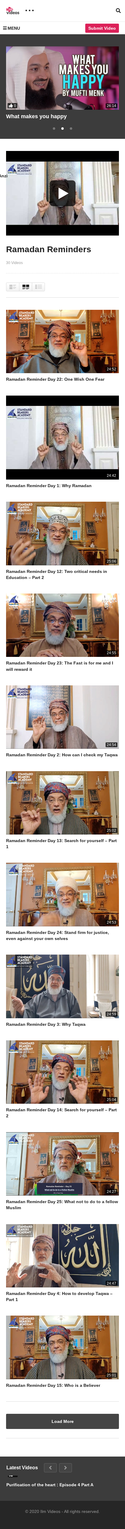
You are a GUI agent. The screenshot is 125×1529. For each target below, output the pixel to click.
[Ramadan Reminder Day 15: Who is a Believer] (62, 1347)
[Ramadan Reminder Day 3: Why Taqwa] (62, 986)
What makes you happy (36, 116)
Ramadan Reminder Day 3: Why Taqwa (46, 1024)
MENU (14, 28)
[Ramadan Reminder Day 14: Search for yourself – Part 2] (62, 1072)
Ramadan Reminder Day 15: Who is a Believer (53, 1385)
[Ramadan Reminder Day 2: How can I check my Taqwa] (62, 717)
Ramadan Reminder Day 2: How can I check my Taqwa (62, 754)
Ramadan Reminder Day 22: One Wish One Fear (55, 379)
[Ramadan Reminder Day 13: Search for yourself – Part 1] (62, 803)
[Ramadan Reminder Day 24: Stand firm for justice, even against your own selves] (62, 894)
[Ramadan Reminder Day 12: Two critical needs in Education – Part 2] (62, 533)
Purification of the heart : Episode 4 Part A (49, 1484)
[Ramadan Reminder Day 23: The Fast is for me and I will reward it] (62, 625)
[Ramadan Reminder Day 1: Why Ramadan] (62, 438)
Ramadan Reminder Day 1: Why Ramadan (49, 485)
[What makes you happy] (62, 78)
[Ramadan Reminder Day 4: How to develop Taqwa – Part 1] (62, 1255)
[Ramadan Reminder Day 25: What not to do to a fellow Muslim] (62, 1164)
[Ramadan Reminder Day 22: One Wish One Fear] (62, 341)
